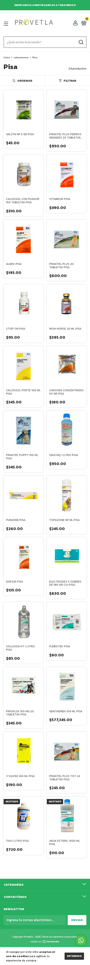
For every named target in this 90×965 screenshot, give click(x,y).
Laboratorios (21, 57)
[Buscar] (81, 42)
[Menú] (7, 23)
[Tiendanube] (45, 942)
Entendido (74, 956)
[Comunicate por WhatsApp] (81, 940)
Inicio (7, 57)
